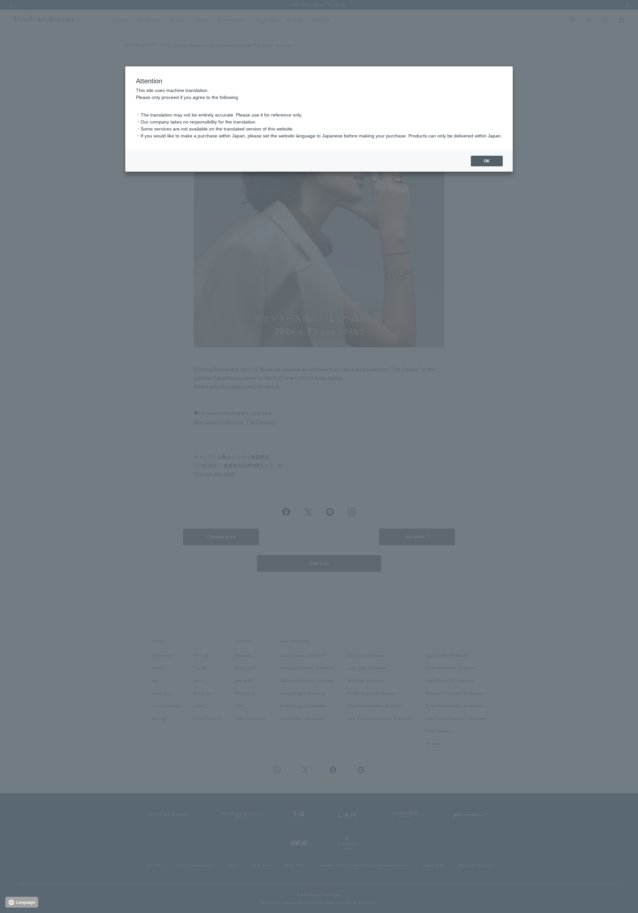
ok (487, 161)
